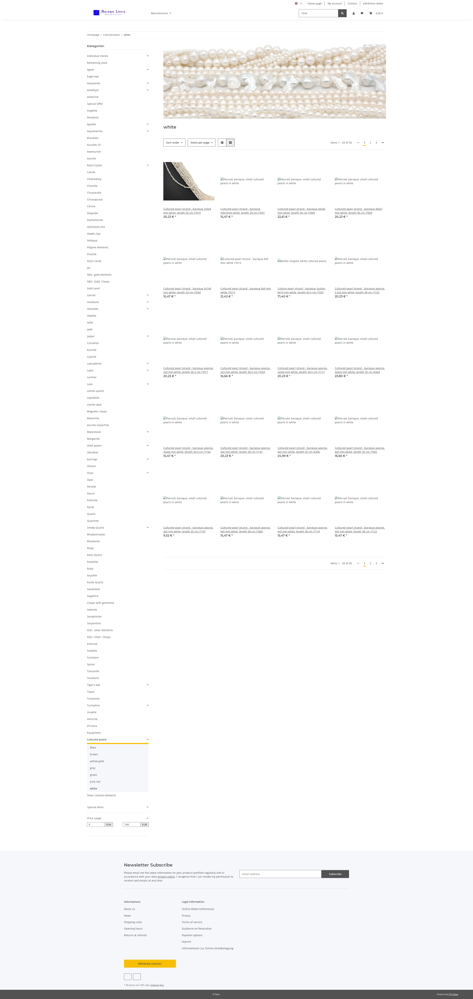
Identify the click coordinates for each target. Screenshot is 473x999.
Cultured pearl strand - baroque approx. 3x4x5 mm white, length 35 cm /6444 (360, 370)
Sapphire (92, 596)
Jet (88, 268)
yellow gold (97, 761)
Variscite (92, 719)
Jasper (91, 336)
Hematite (92, 309)
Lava (90, 384)
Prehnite (92, 500)
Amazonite (93, 83)
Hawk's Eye (94, 233)
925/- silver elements (100, 630)
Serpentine (94, 623)
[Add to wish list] (208, 162)
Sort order (172, 142)
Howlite (91, 315)
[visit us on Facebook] (128, 977)
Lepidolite (93, 397)
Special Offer (95, 103)
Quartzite (93, 521)
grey (92, 768)
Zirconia (92, 726)
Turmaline (93, 705)
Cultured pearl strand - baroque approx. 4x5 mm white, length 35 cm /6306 (303, 450)
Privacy (186, 915)
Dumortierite (95, 220)
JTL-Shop (453, 994)
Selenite (92, 609)
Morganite (93, 438)
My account (335, 3)
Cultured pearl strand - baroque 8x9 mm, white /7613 (245, 290)
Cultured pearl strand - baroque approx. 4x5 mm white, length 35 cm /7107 (188, 529)
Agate (90, 69)
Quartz (91, 514)
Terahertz (93, 678)
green (93, 775)
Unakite (91, 712)
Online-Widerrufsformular (198, 909)
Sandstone (93, 589)
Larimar (92, 377)
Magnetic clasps (97, 411)
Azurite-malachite (98, 425)
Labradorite (94, 363)
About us (129, 909)
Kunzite (91, 350)
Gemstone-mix (96, 227)
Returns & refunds (135, 935)
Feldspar (92, 240)
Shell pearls (94, 445)
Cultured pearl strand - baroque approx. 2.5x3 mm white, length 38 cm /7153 (360, 290)
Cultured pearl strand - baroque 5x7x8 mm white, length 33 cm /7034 (187, 290)
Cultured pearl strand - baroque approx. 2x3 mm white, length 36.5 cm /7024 (245, 370)
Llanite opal (94, 404)
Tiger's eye (93, 685)
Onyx (90, 473)
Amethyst (93, 90)
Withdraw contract (150, 963)
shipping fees (157, 985)
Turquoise (93, 698)
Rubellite (92, 562)
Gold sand (93, 288)
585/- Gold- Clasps (98, 281)
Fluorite (91, 254)
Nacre (90, 493)
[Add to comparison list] (199, 162)
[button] (354, 13)
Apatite (91, 124)
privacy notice (166, 876)
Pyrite (90, 507)
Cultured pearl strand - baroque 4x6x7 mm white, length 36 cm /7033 (358, 211)
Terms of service (192, 922)
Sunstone (93, 657)
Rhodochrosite (96, 534)
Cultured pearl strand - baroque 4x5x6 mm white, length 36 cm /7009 (301, 211)
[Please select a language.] (298, 3)
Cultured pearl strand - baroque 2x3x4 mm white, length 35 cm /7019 (187, 211)
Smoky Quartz (95, 527)
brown (94, 754)
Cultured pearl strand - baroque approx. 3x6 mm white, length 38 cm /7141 (245, 450)
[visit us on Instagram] (137, 977)
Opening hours (133, 928)
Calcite (91, 172)
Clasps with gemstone (100, 603)
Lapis (90, 370)
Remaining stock (97, 62)
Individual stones (97, 56)
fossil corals (94, 261)
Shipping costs (133, 922)
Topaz (90, 691)
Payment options (192, 935)
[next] (382, 142)
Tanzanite (93, 671)
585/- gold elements (99, 274)
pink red (95, 781)
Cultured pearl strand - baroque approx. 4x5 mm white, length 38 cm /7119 (303, 529)
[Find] (342, 13)
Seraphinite (94, 616)
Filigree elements (97, 247)
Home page (315, 3)
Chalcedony (94, 179)
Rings (90, 548)
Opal (90, 479)
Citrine (91, 206)
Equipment (94, 732)
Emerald (92, 644)
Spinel (91, 664)
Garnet (91, 295)
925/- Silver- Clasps (99, 637)
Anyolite (92, 575)
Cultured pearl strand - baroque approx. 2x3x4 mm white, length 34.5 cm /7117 (303, 370)
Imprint (186, 941)
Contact (352, 3)
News (127, 915)
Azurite (91, 158)
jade (89, 329)
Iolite (90, 322)
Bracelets (92, 138)
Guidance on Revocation (197, 928)
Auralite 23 (94, 145)
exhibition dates (373, 3)
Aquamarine (94, 131)
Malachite (93, 418)
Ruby (90, 568)
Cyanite (91, 356)
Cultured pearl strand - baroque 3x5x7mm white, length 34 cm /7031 (242, 211)
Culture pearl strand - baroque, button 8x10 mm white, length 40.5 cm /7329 (301, 290)
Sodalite (92, 650)
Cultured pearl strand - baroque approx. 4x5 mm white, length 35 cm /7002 (360, 450)
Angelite (92, 110)
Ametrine (92, 97)
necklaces (93, 302)
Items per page (200, 142)
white (93, 788)
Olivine (91, 466)
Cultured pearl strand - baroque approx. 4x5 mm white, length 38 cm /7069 (245, 529)
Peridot (91, 486)
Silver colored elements (101, 795)
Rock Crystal (94, 165)
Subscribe (335, 874)
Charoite (92, 186)
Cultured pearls (97, 739)
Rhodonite (93, 541)
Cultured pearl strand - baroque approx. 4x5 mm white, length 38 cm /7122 (360, 529)
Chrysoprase (95, 199)
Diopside (92, 213)
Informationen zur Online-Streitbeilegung (207, 948)
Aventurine (94, 151)
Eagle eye (93, 76)
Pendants (93, 117)
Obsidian (92, 452)
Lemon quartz (95, 391)
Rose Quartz (94, 555)
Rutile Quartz (95, 582)
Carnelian (93, 343)
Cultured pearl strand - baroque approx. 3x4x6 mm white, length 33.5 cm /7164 (188, 450)
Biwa (93, 747)
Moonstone (94, 432)
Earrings (92, 459)
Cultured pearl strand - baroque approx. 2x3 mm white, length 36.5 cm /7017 (188, 370)
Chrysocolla (94, 192)
